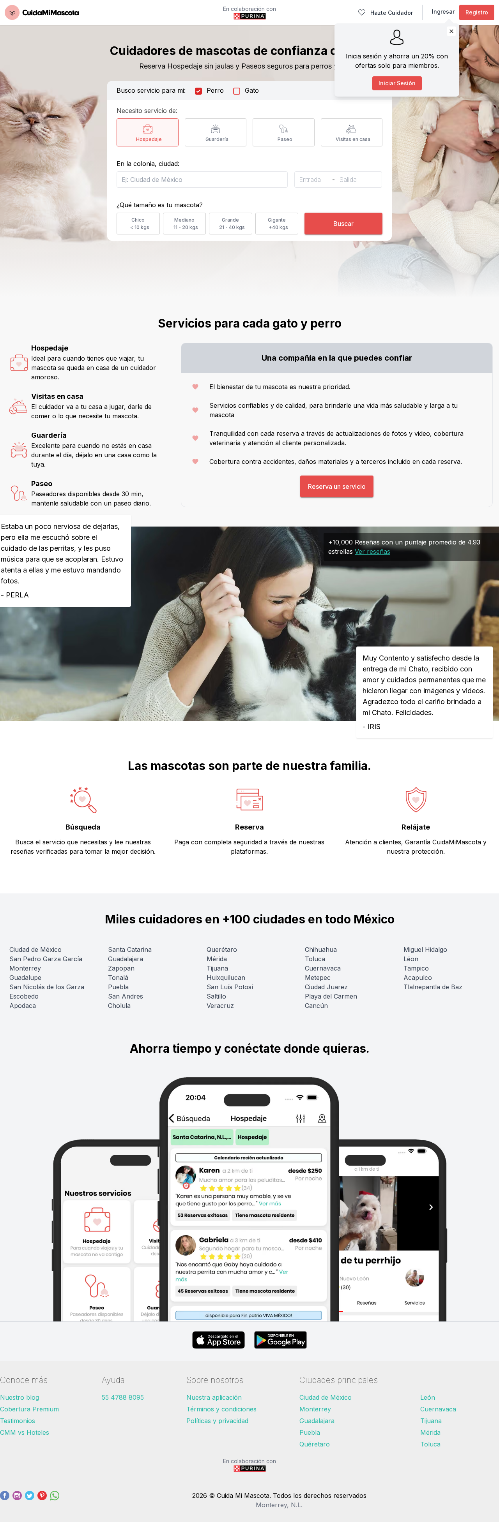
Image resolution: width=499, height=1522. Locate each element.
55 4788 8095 (123, 1397)
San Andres (125, 996)
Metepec (318, 977)
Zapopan (121, 968)
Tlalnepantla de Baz (432, 987)
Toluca (315, 959)
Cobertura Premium (29, 1409)
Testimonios (17, 1421)
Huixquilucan (226, 977)
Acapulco (417, 977)
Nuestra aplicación (214, 1397)
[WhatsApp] (54, 1500)
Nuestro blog (19, 1397)
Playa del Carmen (331, 996)
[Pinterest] (42, 1500)
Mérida (217, 959)
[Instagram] (17, 1500)
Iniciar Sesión (397, 83)
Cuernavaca (323, 968)
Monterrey (25, 968)
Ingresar (443, 11)
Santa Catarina (130, 949)
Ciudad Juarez (326, 987)
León (427, 1397)
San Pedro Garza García (45, 959)
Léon (410, 959)
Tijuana (217, 968)
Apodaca (22, 1005)
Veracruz (220, 1005)
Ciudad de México (35, 949)
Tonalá (118, 977)
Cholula (119, 1005)
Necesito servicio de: (147, 111)
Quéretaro (314, 1444)
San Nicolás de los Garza (46, 987)
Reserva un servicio (337, 486)
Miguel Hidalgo (425, 949)
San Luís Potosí (230, 987)
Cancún (316, 1005)
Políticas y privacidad (217, 1421)
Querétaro (222, 949)
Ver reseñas (372, 551)
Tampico (416, 968)
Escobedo (24, 996)
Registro (476, 12)
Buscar (343, 223)
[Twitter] (29, 1500)
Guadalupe (25, 977)
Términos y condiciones (221, 1409)
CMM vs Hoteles (24, 1432)
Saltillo (216, 996)
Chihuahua (321, 949)
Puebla (118, 987)
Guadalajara (125, 959)
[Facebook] (4, 1500)
